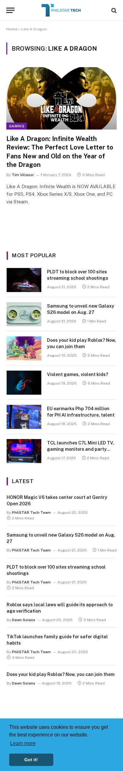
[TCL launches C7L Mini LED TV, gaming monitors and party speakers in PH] (24, 451)
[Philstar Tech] (61, 10)
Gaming (16, 126)
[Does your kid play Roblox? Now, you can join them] (24, 348)
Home (11, 29)
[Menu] (10, 10)
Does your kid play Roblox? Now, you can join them (60, 674)
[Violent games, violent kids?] (24, 383)
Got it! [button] (31, 759)
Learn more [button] (23, 743)
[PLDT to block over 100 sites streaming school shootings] (24, 280)
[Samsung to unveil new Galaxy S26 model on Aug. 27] (24, 314)
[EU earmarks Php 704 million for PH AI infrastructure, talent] (24, 417)
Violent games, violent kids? (77, 374)
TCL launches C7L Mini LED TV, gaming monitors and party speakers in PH (80, 449)
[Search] (113, 10)
